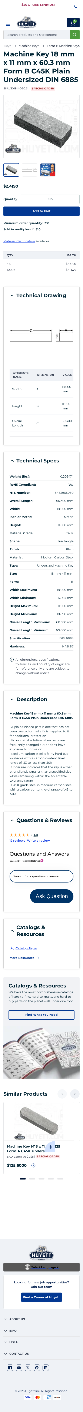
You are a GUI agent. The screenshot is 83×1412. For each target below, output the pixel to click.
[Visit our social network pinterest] (37, 1368)
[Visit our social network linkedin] (46, 1368)
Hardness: (17, 646)
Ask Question (52, 896)
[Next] (75, 1094)
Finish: (15, 549)
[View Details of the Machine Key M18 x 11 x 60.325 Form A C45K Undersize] (39, 1121)
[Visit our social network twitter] (28, 1368)
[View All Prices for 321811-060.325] (33, 1165)
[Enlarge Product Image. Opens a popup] (49, 1146)
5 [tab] (60, 1179)
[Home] (26, 22)
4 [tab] (51, 1179)
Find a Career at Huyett (41, 1297)
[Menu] (8, 24)
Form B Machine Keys (63, 46)
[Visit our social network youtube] (19, 1368)
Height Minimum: (23, 614)
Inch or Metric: (21, 517)
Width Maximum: (23, 590)
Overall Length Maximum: (30, 622)
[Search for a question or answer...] (41, 876)
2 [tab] (32, 1179)
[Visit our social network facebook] (10, 1368)
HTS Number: (20, 493)
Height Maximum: (24, 606)
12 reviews (17, 840)
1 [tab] (22, 1179)
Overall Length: (21, 501)
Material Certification (19, 241)
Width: (15, 509)
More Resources (22, 958)
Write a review (38, 840)
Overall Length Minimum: (29, 630)
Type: (14, 565)
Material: (16, 557)
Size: (13, 573)
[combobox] (41, 34)
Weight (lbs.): (20, 476)
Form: (14, 582)
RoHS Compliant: (23, 484)
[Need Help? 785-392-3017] (76, 7)
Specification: (20, 638)
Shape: (15, 541)
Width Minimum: (23, 598)
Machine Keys (29, 46)
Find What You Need (41, 1015)
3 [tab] (41, 1179)
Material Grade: (21, 533)
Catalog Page (26, 948)
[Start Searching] (75, 34)
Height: (15, 525)
